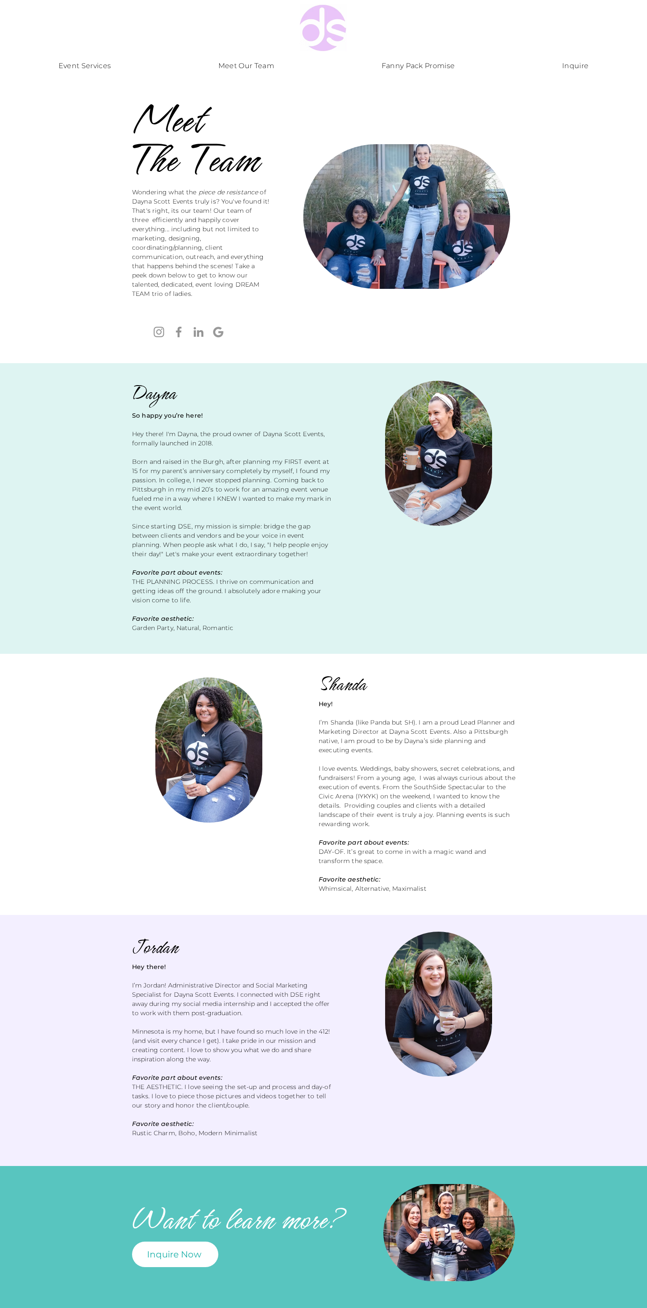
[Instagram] (159, 332)
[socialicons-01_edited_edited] (218, 332)
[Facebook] (179, 332)
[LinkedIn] (198, 332)
